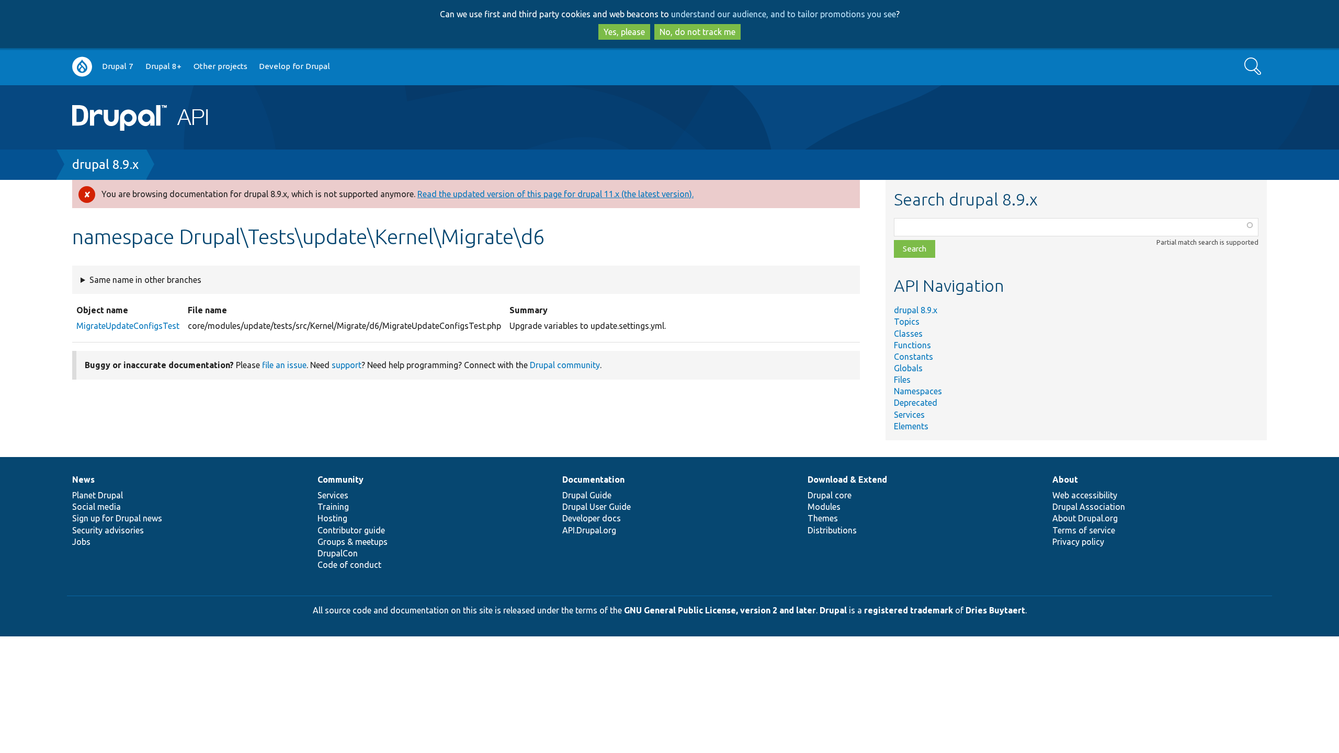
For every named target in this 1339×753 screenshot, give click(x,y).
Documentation (593, 479)
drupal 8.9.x (105, 164)
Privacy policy (1078, 541)
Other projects (220, 66)
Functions (912, 345)
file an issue (284, 365)
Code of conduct (349, 564)
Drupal (833, 610)
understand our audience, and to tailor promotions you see (783, 14)
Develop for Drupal (294, 66)
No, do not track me (697, 32)
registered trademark (908, 610)
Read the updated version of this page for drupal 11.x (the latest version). (555, 194)
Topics (907, 321)
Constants (913, 356)
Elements (911, 426)
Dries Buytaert (995, 610)
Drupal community (565, 365)
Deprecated (915, 402)
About (1065, 479)
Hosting (332, 518)
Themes (823, 518)
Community (340, 479)
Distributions (832, 530)
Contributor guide (351, 530)
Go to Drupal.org (82, 67)
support (346, 365)
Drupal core (830, 495)
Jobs (81, 541)
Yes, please (624, 32)
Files (902, 379)
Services (909, 414)
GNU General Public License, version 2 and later (720, 610)
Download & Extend (847, 479)
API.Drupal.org (589, 530)
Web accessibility (1084, 495)
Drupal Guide (586, 495)
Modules (824, 506)
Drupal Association (1088, 506)
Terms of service (1083, 530)
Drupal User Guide (596, 506)
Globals (908, 368)
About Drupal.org (1085, 518)
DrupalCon (337, 553)
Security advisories (108, 530)
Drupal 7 (117, 66)
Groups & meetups (352, 541)
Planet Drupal (97, 495)
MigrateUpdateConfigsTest (127, 325)
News (83, 479)
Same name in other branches (145, 279)
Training (333, 506)
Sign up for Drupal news (117, 518)
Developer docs (591, 518)
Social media (96, 506)
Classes (908, 333)
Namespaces (918, 391)
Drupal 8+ (163, 66)
